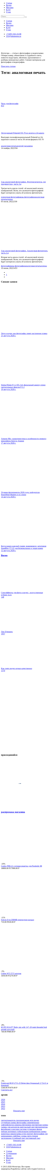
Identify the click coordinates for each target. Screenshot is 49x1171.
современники (33, 1123)
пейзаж (4, 1131)
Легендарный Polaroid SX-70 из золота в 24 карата (22, 133)
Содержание (11, 1153)
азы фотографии (28, 197)
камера (30, 146)
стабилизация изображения (28, 1131)
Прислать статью (8, 66)
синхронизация (23, 1120)
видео (36, 1120)
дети (32, 1120)
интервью (12, 1131)
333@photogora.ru (13, 36)
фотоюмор (27, 1125)
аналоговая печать (9, 146)
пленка (10, 199)
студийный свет (18, 1138)
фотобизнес (6, 1129)
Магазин (9, 7)
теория (35, 1136)
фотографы (22, 1123)
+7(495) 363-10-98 (13, 34)
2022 (3, 1108)
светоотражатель (8, 1120)
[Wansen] (24, 750)
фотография (6, 266)
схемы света (26, 1136)
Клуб (8, 10)
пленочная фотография (11, 197)
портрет (30, 1134)
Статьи (9, 3)
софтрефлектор (7, 1125)
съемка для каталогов (10, 1127)
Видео (8, 5)
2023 (3, 1106)
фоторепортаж (41, 1127)
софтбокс (17, 1136)
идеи (24, 1134)
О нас (8, 12)
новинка (18, 1125)
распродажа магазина (13, 812)
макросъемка (16, 1134)
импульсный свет (27, 1127)
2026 (3, 1100)
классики (15, 1129)
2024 (3, 1104)
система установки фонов (31, 1129)
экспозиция (6, 1138)
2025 (3, 1102)
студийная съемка (9, 1123)
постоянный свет (33, 1138)
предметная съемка (40, 1125)
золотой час (22, 146)
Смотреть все (6, 1090)
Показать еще (19, 1111)
